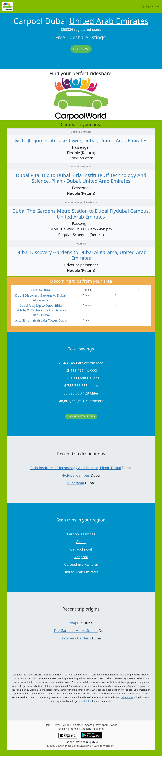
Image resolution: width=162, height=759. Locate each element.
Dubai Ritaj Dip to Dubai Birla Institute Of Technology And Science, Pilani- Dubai (40, 310)
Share (88, 725)
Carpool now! (81, 549)
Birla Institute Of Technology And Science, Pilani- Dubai (75, 467)
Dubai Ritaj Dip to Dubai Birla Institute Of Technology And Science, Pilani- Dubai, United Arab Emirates (81, 178)
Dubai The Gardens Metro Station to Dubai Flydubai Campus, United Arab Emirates (81, 214)
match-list (86, 701)
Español (99, 728)
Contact (78, 725)
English (62, 728)
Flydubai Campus (75, 475)
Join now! (81, 49)
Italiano (86, 728)
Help (47, 725)
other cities (127, 697)
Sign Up (145, 6)
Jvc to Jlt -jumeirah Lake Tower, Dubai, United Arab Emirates (81, 140)
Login (155, 6)
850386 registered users (81, 29)
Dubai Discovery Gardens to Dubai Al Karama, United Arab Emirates (81, 255)
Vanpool (81, 556)
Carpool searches (81, 534)
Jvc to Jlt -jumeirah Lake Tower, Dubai (40, 320)
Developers (102, 725)
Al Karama (75, 482)
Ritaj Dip (76, 622)
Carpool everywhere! (81, 564)
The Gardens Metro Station (76, 630)
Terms (57, 725)
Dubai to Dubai (40, 290)
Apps (114, 725)
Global (81, 541)
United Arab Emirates (108, 20)
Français (75, 728)
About (67, 725)
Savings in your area (81, 416)
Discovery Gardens (75, 638)
